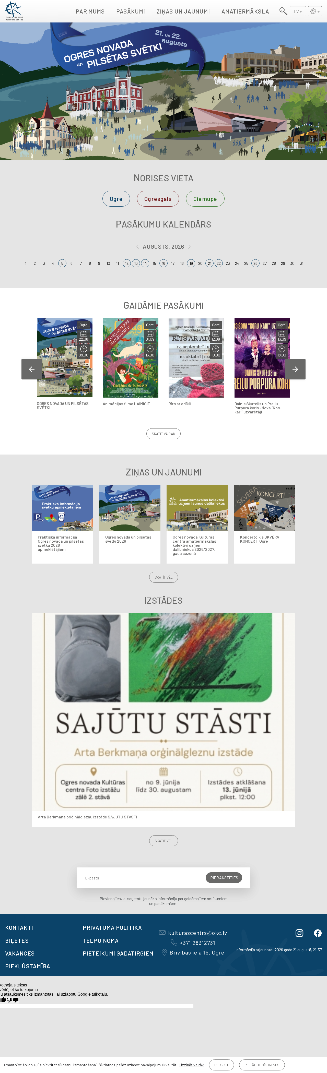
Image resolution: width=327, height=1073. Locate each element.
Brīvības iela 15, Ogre (197, 952)
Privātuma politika (112, 927)
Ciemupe (205, 198)
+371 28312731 (197, 942)
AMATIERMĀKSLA (245, 11)
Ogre (116, 198)
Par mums (90, 11)
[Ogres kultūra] (14, 11)
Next (295, 369)
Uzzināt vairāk (191, 1064)
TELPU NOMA (101, 940)
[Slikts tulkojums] (12, 1000)
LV (296, 11)
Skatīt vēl (164, 577)
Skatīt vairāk (163, 434)
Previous (31, 369)
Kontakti (19, 927)
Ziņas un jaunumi (183, 11)
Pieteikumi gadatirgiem (118, 953)
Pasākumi (130, 11)
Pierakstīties (224, 877)
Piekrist (221, 1065)
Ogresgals (158, 198)
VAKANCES (20, 953)
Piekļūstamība (27, 966)
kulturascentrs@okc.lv (197, 932)
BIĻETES (17, 940)
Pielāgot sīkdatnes (261, 1065)
